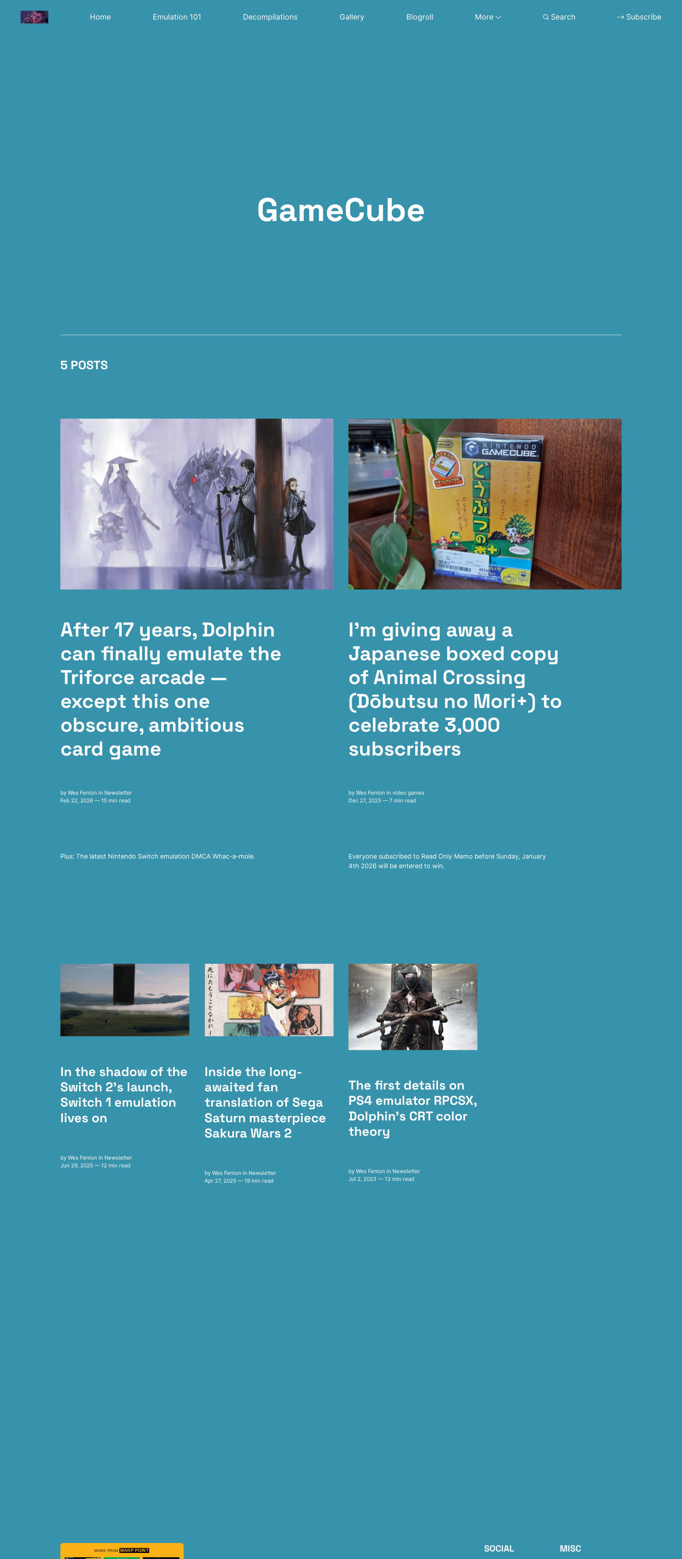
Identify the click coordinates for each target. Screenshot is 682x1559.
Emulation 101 (177, 16)
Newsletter (118, 792)
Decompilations (270, 16)
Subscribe (643, 16)
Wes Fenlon (82, 792)
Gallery (352, 16)
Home (100, 16)
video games (408, 792)
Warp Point (134, 1550)
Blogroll (419, 16)
